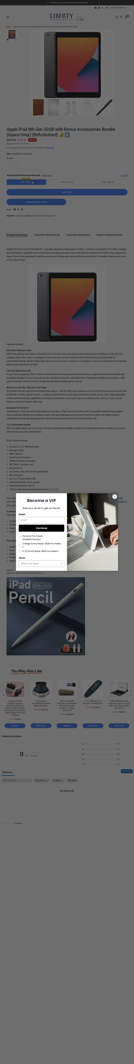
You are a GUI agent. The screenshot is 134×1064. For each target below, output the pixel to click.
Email (22, 514)
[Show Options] (61, 563)
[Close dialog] (114, 496)
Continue (41, 528)
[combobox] (40, 563)
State (22, 557)
